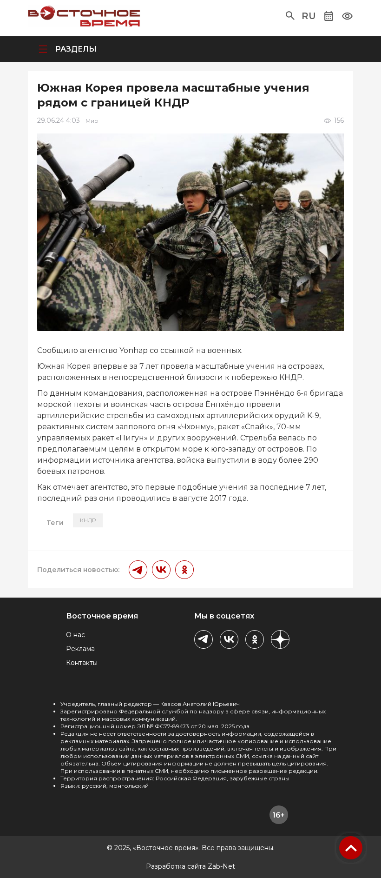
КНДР (88, 520)
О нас (75, 635)
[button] (290, 15)
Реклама (80, 649)
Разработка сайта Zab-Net (190, 866)
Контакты (82, 662)
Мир (92, 120)
